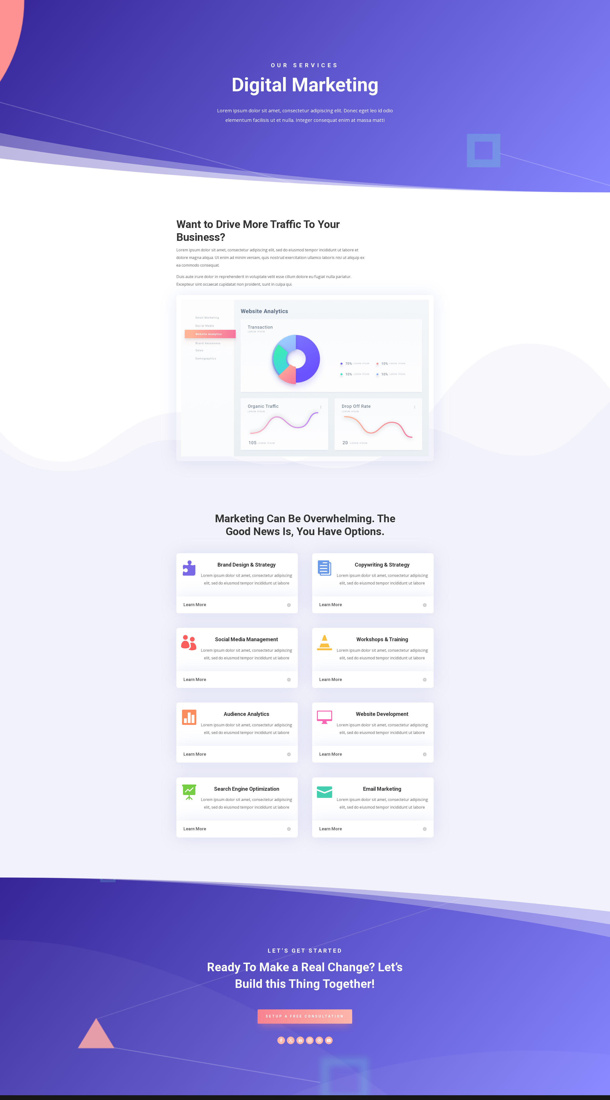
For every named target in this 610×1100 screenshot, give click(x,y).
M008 (394, 5)
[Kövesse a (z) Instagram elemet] (310, 1040)
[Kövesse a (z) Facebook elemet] (281, 1040)
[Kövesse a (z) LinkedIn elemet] (300, 1040)
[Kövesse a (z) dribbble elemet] (319, 1040)
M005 (349, 5)
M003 (319, 5)
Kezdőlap (270, 5)
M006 (364, 5)
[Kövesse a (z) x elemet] (291, 1040)
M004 (334, 5)
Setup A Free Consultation (305, 1016)
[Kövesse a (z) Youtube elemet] (329, 1040)
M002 (304, 5)
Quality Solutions (419, 5)
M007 (379, 5)
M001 (289, 5)
